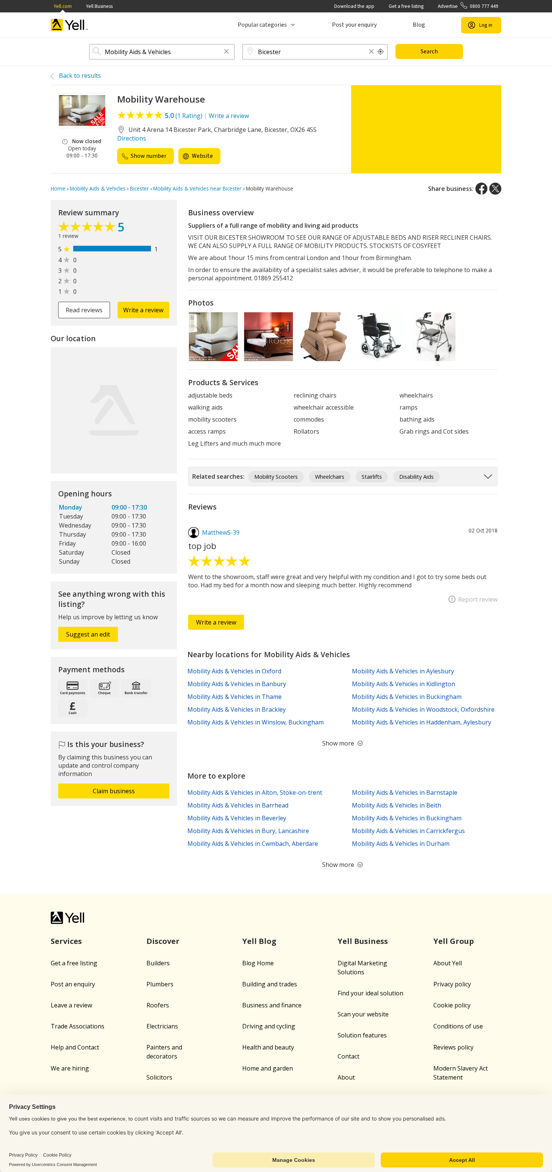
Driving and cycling (268, 1026)
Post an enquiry (73, 984)
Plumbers (159, 984)
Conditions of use (458, 1026)
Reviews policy (453, 1047)
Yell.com (63, 6)
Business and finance (272, 1005)
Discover (162, 941)
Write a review (229, 116)
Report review (478, 599)
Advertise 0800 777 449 (468, 6)
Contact (348, 1056)
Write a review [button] (143, 310)
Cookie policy (452, 1005)
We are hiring (70, 1068)
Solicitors (159, 1077)
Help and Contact (75, 1047)
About (346, 1077)
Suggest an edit (88, 634)
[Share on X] (495, 189)
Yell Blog (259, 941)
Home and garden (267, 1068)
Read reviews (84, 310)
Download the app (354, 6)
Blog (419, 25)
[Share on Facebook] (481, 189)
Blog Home (258, 963)
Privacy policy (452, 984)
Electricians (162, 1026)
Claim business (114, 791)
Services (66, 941)
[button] (226, 52)
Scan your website (363, 1014)
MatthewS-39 (221, 532)
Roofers (157, 1005)
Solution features (362, 1035)
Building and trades (269, 984)
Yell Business (99, 6)
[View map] (114, 410)
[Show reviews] (88, 228)
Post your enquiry (354, 25)
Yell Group (453, 941)
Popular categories (262, 25)
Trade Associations (77, 1026)
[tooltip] (380, 51)
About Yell (447, 963)
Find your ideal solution (370, 993)
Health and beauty (268, 1047)
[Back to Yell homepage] (69, 25)
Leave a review (71, 1005)
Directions (131, 138)
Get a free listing (406, 6)
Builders (158, 963)
